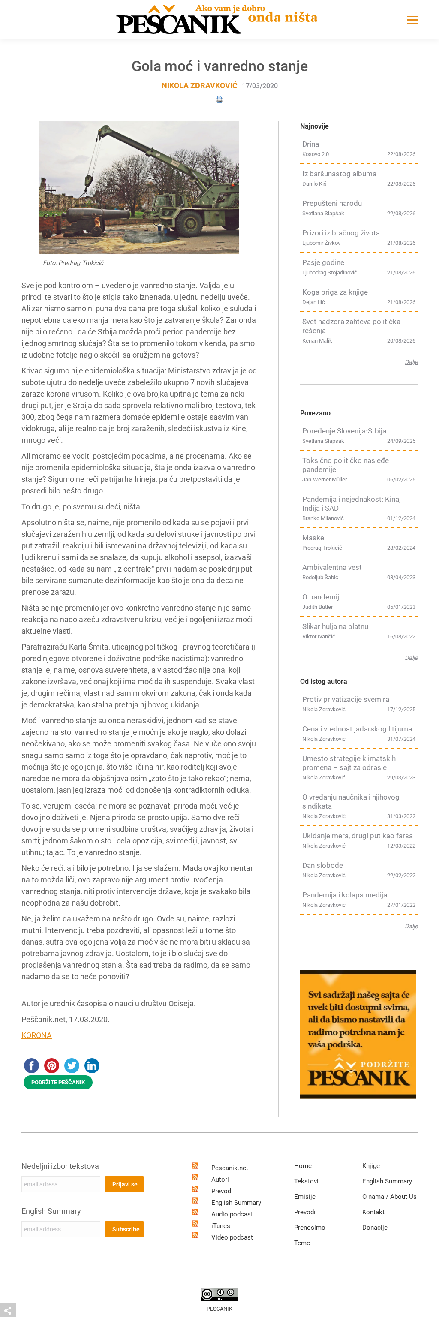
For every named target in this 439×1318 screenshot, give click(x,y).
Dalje (411, 361)
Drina (310, 144)
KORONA (36, 1035)
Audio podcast (232, 1214)
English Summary (51, 1211)
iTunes (220, 1226)
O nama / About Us (389, 1197)
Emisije (305, 1197)
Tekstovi (306, 1181)
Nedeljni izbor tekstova (60, 1166)
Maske (313, 537)
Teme (302, 1243)
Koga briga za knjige (335, 292)
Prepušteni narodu (332, 203)
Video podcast (232, 1237)
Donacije (375, 1227)
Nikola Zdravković (200, 85)
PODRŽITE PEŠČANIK (58, 1082)
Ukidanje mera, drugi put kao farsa (357, 835)
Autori (220, 1179)
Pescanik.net (229, 1168)
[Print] (219, 99)
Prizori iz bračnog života (341, 233)
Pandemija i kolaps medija (344, 895)
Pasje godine (323, 262)
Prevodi (222, 1191)
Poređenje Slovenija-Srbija (344, 431)
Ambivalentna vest (332, 567)
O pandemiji (321, 597)
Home (303, 1166)
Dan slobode (322, 865)
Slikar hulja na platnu (335, 626)
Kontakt (373, 1212)
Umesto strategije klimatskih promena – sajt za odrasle (349, 763)
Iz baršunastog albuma (339, 173)
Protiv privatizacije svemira (345, 699)
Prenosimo (309, 1227)
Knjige (371, 1166)
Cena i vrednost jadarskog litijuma (357, 729)
